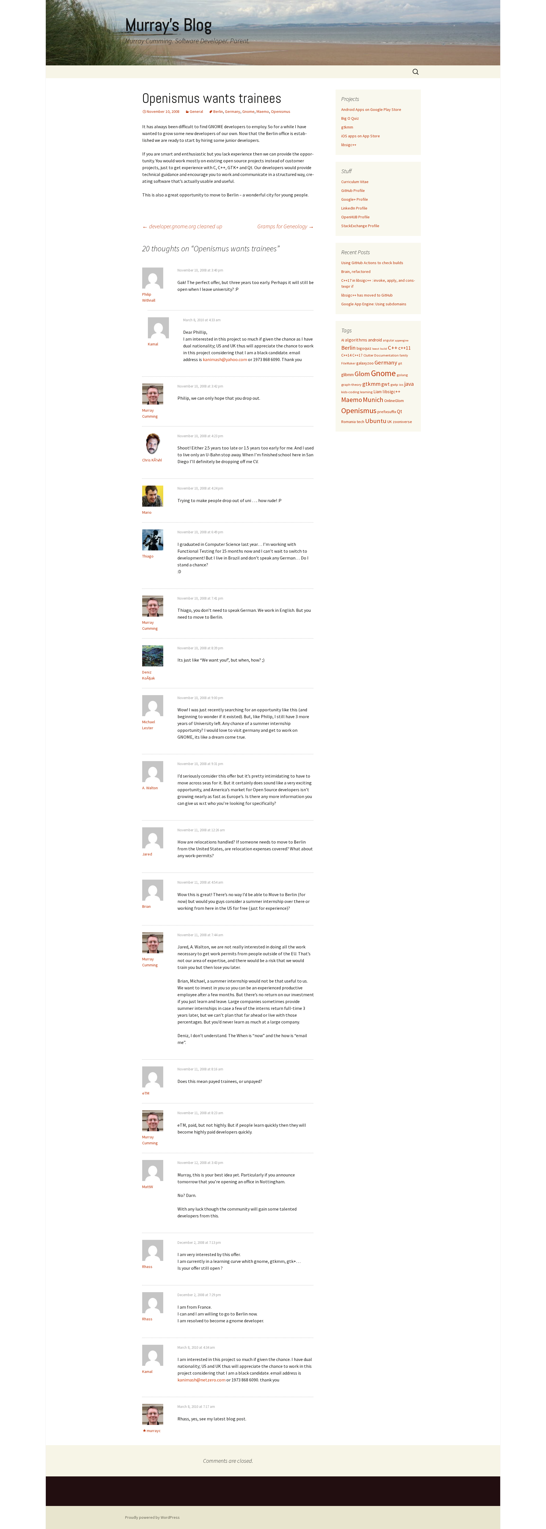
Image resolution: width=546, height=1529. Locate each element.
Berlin (218, 111)
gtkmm (347, 127)
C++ (393, 347)
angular (388, 340)
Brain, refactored (356, 271)
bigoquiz (364, 348)
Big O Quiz (350, 118)
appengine (401, 340)
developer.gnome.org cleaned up (182, 226)
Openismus (280, 111)
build (383, 349)
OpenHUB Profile (355, 216)
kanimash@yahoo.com (225, 359)
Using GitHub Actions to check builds (372, 262)
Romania (348, 421)
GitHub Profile (353, 190)
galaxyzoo (365, 363)
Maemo (263, 111)
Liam (377, 391)
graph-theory (351, 384)
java (409, 383)
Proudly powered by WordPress (152, 1517)
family (404, 355)
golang (402, 375)
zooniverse (402, 421)
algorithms (356, 340)
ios (401, 384)
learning (366, 392)
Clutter (368, 355)
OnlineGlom (394, 400)
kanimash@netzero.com (201, 1380)
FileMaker (348, 363)
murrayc (154, 1430)
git (400, 363)
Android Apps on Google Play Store (371, 109)
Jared (147, 854)
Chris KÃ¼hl (152, 460)
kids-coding (350, 392)
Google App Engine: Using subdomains (373, 303)
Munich (373, 399)
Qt (399, 411)
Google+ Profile (354, 199)
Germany (232, 111)
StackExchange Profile (360, 225)
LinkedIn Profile (354, 208)
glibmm (347, 374)
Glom (362, 373)
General (196, 111)
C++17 (357, 355)
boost (375, 349)
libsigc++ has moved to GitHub (367, 295)
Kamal (147, 1371)
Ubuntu (375, 421)
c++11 (404, 348)
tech (360, 421)
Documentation (386, 355)
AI (342, 340)
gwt (385, 384)
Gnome (248, 111)
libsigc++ (348, 144)
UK (389, 421)
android (375, 340)
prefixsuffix (386, 411)
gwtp (394, 384)
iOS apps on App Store (360, 135)
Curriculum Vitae (355, 181)
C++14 (346, 355)
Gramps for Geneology (285, 226)
